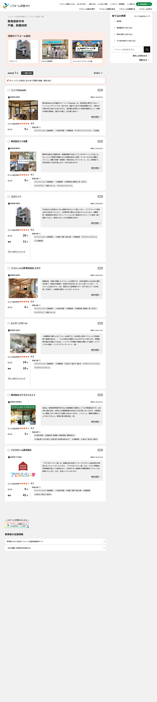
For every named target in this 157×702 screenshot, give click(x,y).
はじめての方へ (81, 4)
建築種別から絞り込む (125, 28)
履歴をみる (143, 60)
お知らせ (132, 4)
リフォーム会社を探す (87, 9)
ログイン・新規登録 (118, 4)
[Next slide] (100, 51)
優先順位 (97, 73)
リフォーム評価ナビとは (67, 4)
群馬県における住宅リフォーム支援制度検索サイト (25, 541)
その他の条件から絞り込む (126, 41)
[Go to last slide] (10, 51)
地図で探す (28, 73)
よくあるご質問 (102, 4)
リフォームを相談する (127, 9)
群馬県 (119, 21)
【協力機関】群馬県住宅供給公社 (19, 548)
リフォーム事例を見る (107, 9)
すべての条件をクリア (142, 16)
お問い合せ (92, 4)
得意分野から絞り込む (125, 34)
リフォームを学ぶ (145, 9)
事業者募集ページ (145, 4)
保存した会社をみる (140, 55)
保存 (100, 90)
